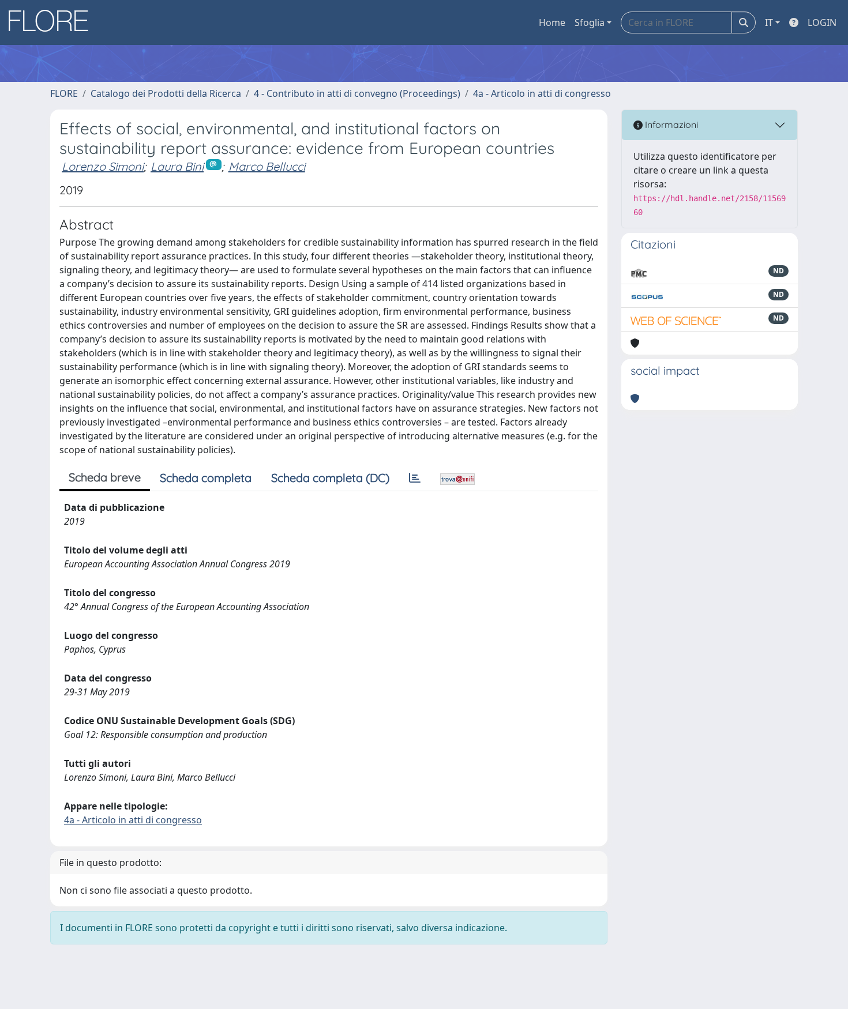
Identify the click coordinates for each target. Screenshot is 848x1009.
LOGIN (822, 22)
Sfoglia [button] (590, 22)
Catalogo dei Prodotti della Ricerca (166, 93)
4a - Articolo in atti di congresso (542, 93)
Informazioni (670, 124)
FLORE (64, 93)
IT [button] (769, 22)
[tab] (414, 478)
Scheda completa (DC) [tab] (330, 477)
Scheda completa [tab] (206, 477)
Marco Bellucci (266, 166)
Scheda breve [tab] (105, 477)
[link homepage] (52, 22)
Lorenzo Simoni (103, 166)
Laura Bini (177, 166)
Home (552, 22)
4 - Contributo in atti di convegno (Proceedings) (357, 93)
